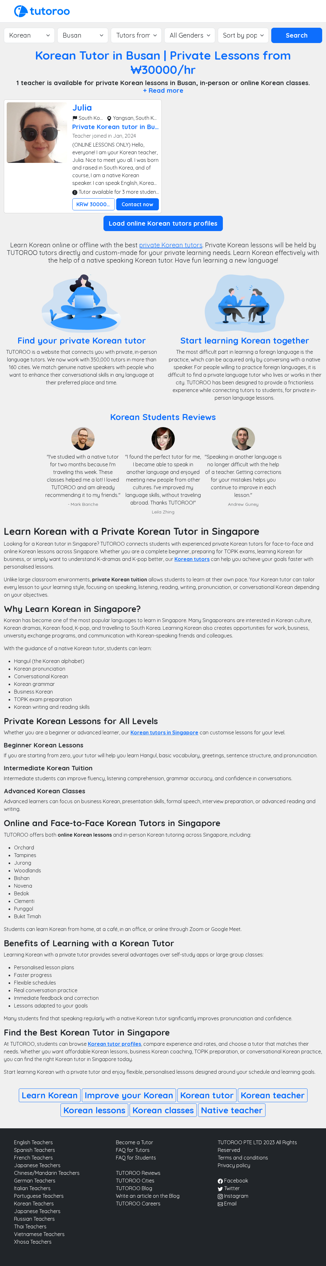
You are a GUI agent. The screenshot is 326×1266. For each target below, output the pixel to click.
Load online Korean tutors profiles (163, 223)
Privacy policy (234, 1165)
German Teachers (34, 1180)
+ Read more (163, 90)
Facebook (235, 1180)
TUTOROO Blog (134, 1188)
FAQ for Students (136, 1157)
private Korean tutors (170, 245)
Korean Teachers (34, 1203)
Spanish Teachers (34, 1150)
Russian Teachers (34, 1219)
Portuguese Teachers (39, 1196)
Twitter (231, 1188)
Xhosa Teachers (33, 1242)
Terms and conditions (243, 1157)
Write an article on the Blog (148, 1196)
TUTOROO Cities (135, 1180)
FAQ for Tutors (133, 1150)
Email (230, 1203)
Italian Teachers (32, 1188)
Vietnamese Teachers (39, 1234)
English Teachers (33, 1142)
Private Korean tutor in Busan (119, 127)
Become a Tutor (134, 1142)
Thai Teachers (30, 1226)
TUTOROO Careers (138, 1203)
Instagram (235, 1196)
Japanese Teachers (37, 1165)
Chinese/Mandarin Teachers (47, 1173)
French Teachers (33, 1157)
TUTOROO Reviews (138, 1173)
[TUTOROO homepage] (42, 10)
